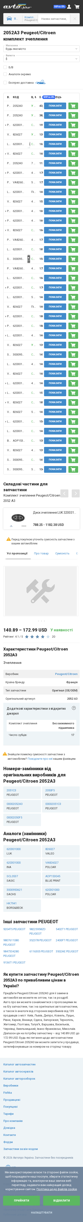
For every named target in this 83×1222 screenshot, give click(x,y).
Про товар (41, 553)
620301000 (20, 125)
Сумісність (62, 553)
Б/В (11, 67)
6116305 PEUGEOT (41, 951)
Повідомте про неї (40, 758)
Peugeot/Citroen (66, 674)
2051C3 (13, 792)
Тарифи (8, 1113)
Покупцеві (10, 1106)
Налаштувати (41, 1212)
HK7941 (15, 905)
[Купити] (73, 106)
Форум (8, 1142)
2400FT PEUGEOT (67, 940)
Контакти (9, 1135)
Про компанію (13, 1121)
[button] (60, 6)
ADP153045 (20, 440)
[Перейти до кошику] (77, 6)
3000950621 (20, 259)
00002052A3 (15, 806)
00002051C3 (53, 806)
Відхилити (61, 1200)
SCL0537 (12, 878)
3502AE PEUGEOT (67, 951)
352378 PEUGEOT (40, 940)
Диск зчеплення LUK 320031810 (55, 512)
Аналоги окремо (20, 74)
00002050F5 (14, 820)
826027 (17, 134)
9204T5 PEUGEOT (14, 929)
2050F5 (51, 792)
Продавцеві (11, 1099)
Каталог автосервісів (18, 1071)
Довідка (9, 1127)
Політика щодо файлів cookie (57, 1189)
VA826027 (19, 182)
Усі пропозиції (17, 553)
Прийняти (21, 1200)
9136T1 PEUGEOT (14, 962)
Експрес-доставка (21, 82)
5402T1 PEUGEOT (67, 929)
